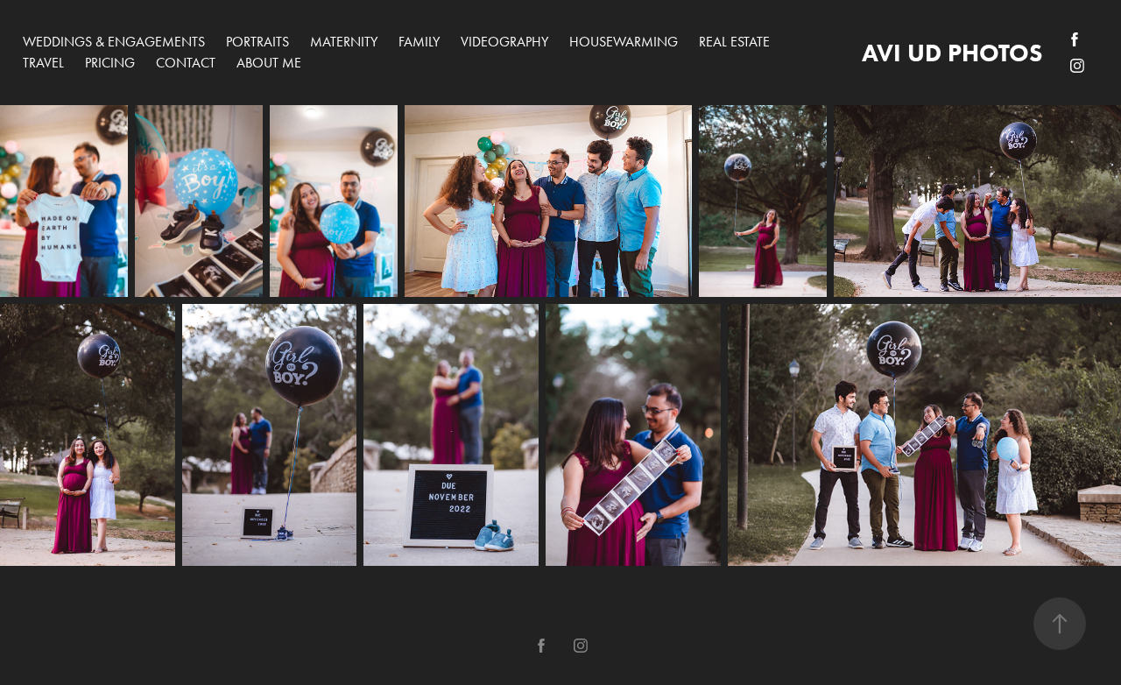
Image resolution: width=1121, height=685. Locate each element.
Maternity (343, 41)
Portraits (257, 41)
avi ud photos (952, 52)
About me (268, 62)
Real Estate (734, 41)
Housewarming (623, 41)
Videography (504, 41)
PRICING (110, 62)
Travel (43, 62)
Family (419, 41)
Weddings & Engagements (114, 41)
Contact (185, 62)
